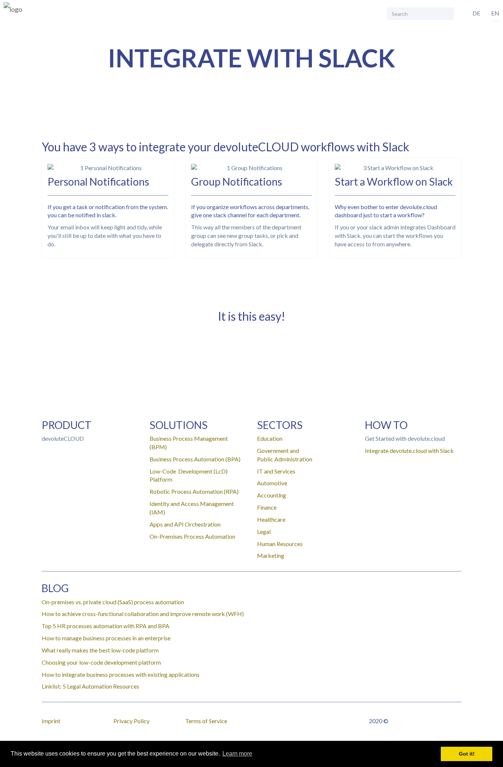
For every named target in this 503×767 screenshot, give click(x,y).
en (495, 13)
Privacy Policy (131, 720)
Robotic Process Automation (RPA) (194, 491)
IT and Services (276, 471)
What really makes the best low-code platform (100, 650)
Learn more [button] (237, 753)
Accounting (271, 495)
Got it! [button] (467, 754)
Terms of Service (206, 720)
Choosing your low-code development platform (101, 662)
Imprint (51, 720)
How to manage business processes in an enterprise (106, 637)
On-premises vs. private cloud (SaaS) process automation (113, 601)
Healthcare (271, 519)
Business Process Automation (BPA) (195, 458)
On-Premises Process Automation (192, 536)
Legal (264, 531)
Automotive (272, 482)
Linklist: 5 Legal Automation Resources (90, 686)
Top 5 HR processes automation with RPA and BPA (105, 625)
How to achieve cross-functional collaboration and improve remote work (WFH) (143, 613)
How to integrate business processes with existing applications (121, 674)
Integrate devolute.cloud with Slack (409, 450)
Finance (267, 507)
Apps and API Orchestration (185, 524)
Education (269, 438)
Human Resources (280, 543)
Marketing (270, 555)
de (476, 13)
